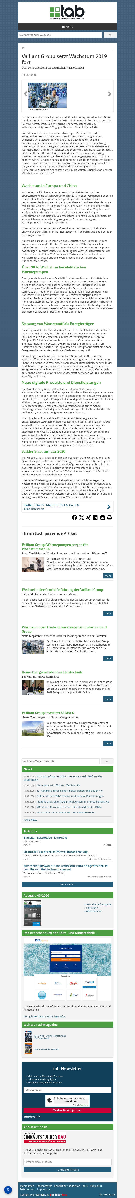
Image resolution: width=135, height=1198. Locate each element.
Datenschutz (27, 1189)
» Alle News (30, 819)
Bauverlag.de (107, 1194)
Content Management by (35, 1194)
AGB (85, 1186)
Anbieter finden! (69, 1169)
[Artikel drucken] (109, 517)
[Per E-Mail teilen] (102, 517)
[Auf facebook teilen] (74, 519)
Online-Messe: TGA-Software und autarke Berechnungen (64, 796)
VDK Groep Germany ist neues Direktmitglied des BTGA (63, 807)
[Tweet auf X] (81, 519)
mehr (108, 576)
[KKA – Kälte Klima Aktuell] (29, 1049)
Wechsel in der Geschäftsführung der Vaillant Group (62, 590)
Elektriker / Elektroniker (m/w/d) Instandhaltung (56, 852)
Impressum (44, 1189)
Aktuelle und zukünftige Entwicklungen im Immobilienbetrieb (66, 801)
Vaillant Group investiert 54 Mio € (48, 713)
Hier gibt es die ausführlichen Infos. (45, 1016)
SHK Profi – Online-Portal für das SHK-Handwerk (50, 1037)
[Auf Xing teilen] (88, 519)
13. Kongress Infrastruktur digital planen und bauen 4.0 (63, 790)
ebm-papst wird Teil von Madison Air (52, 785)
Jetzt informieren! (32, 1116)
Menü (69, 27)
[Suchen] (110, 35)
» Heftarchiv (91, 907)
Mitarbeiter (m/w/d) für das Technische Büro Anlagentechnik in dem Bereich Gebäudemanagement (66, 867)
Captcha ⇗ (80, 1105)
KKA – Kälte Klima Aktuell (46, 1049)
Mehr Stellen (67, 884)
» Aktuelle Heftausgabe (97, 904)
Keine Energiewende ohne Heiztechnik (52, 672)
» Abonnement (93, 911)
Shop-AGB (96, 1186)
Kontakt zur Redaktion (67, 1186)
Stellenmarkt (44, 1186)
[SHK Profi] (29, 1037)
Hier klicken (71, 1101)
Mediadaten (27, 1186)
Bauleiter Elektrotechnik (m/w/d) (45, 838)
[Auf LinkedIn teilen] (95, 519)
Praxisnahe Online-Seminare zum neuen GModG (59, 812)
